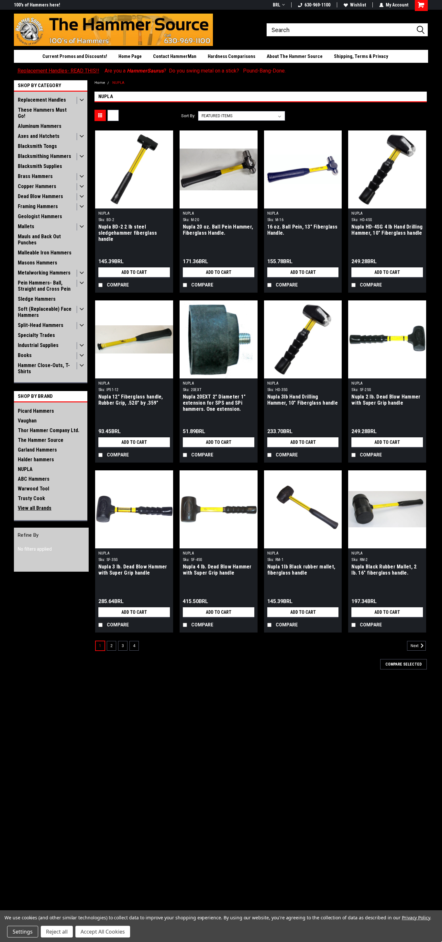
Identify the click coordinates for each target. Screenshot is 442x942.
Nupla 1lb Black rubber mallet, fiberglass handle (301, 570)
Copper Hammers (37, 186)
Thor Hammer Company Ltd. (48, 430)
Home (99, 83)
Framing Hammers (38, 206)
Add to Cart (134, 272)
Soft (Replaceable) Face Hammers (45, 312)
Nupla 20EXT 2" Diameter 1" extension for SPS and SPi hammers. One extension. (214, 403)
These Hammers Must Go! (42, 113)
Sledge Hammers (37, 299)
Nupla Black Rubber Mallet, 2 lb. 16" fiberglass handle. (383, 570)
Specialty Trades (36, 335)
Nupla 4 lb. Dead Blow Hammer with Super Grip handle (217, 570)
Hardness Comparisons (231, 56)
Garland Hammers (37, 450)
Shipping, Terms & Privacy (361, 56)
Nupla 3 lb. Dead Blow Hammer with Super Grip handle (132, 570)
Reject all (57, 931)
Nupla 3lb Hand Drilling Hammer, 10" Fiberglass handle (302, 400)
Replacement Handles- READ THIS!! (58, 71)
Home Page (130, 56)
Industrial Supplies (38, 345)
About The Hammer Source (295, 56)
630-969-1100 (317, 4)
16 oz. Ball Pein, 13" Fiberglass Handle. (302, 230)
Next (415, 646)
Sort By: (188, 115)
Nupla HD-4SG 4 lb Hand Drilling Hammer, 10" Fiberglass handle (387, 230)
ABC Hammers (34, 479)
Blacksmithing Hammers (44, 156)
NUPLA (25, 469)
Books (25, 355)
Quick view (134, 203)
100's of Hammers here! (37, 4)
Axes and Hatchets (39, 136)
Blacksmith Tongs (37, 146)
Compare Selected (403, 664)
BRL (276, 4)
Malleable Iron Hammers (45, 253)
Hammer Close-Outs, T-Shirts (44, 368)
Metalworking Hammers (44, 273)
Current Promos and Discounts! (74, 56)
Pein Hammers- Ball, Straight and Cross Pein (44, 286)
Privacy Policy (416, 917)
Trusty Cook (31, 498)
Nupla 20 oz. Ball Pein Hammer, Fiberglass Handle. (218, 230)
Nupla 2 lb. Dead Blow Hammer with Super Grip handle (385, 400)
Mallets (26, 226)
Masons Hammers (37, 263)
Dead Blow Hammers (40, 196)
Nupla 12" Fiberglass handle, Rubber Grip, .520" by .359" (130, 400)
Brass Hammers (35, 176)
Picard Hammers (36, 411)
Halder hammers (36, 459)
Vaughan (27, 421)
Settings (23, 931)
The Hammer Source (40, 440)
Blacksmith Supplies (40, 166)
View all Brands (34, 508)
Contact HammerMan (174, 56)
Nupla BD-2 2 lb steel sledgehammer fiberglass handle (127, 233)
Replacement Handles (42, 100)
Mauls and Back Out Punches (39, 239)
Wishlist (358, 4)
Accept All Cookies (103, 931)
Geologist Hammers (40, 216)
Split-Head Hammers (40, 325)
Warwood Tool (33, 489)
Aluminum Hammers (39, 126)
